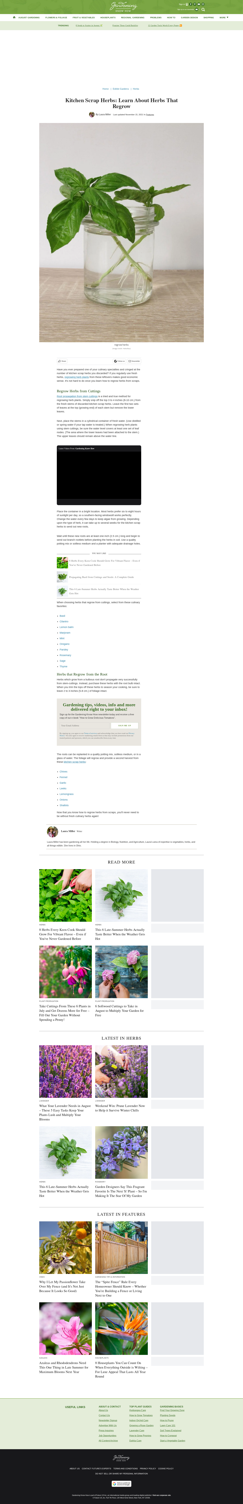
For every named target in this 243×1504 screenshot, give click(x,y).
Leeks (63, 788)
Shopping (208, 17)
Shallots (64, 805)
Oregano (64, 644)
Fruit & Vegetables (84, 17)
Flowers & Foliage (56, 17)
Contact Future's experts (96, 1468)
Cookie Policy (166, 1468)
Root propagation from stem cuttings (77, 396)
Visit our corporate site (161, 1495)
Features (150, 114)
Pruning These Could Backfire (125, 25)
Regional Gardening (133, 17)
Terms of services (90, 733)
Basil (62, 615)
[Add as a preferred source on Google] (121, 1484)
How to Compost (168, 1435)
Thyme (63, 666)
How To (171, 17)
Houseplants (107, 17)
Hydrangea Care (137, 1410)
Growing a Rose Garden (141, 1425)
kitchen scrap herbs (75, 762)
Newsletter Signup (108, 1420)
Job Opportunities (107, 1435)
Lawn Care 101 (167, 1425)
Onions (64, 799)
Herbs (136, 89)
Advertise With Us (108, 1425)
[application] (99, 475)
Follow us (121, 361)
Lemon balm (67, 627)
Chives (63, 771)
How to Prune (167, 1420)
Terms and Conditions (125, 1468)
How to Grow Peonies (140, 1435)
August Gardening (29, 17)
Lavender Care (136, 1430)
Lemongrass (67, 794)
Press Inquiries (106, 1430)
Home (106, 89)
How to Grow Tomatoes (141, 1415)
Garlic (63, 782)
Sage (63, 660)
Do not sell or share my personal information (121, 1474)
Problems (156, 17)
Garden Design (189, 17)
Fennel (63, 777)
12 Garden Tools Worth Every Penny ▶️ (165, 25)
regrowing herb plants (77, 377)
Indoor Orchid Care (138, 1420)
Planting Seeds (167, 1415)
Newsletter (136, 361)
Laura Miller (105, 114)
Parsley (64, 649)
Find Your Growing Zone (172, 1410)
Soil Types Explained (170, 1430)
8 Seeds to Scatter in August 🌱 (89, 25)
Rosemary (65, 655)
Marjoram (65, 632)
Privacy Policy (148, 1468)
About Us (103, 1410)
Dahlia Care (135, 1440)
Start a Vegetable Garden (172, 1440)
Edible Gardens (121, 89)
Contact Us (104, 1415)
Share (63, 361)
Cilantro (64, 621)
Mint (62, 638)
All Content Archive (108, 1440)
